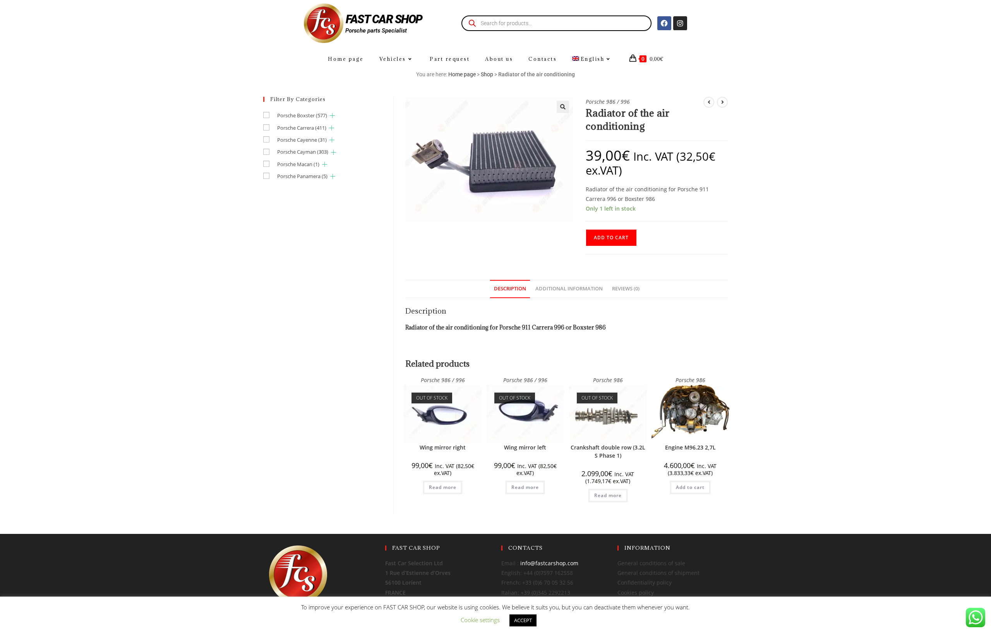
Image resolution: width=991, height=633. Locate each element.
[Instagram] (680, 23)
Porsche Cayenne (302, 139)
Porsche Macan (298, 164)
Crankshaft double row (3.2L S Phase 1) (608, 451)
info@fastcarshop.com (549, 563)
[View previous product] (708, 102)
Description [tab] (510, 288)
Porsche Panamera (302, 176)
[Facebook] (664, 23)
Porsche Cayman (302, 151)
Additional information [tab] (569, 288)
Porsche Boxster (302, 115)
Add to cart (611, 237)
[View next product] (722, 102)
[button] (563, 107)
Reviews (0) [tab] (626, 288)
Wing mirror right (443, 447)
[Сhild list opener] (332, 115)
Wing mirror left (525, 447)
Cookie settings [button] (480, 620)
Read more (442, 487)
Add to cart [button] (690, 487)
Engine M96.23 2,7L (690, 447)
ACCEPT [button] (523, 620)
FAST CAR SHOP (384, 19)
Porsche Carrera (301, 127)
